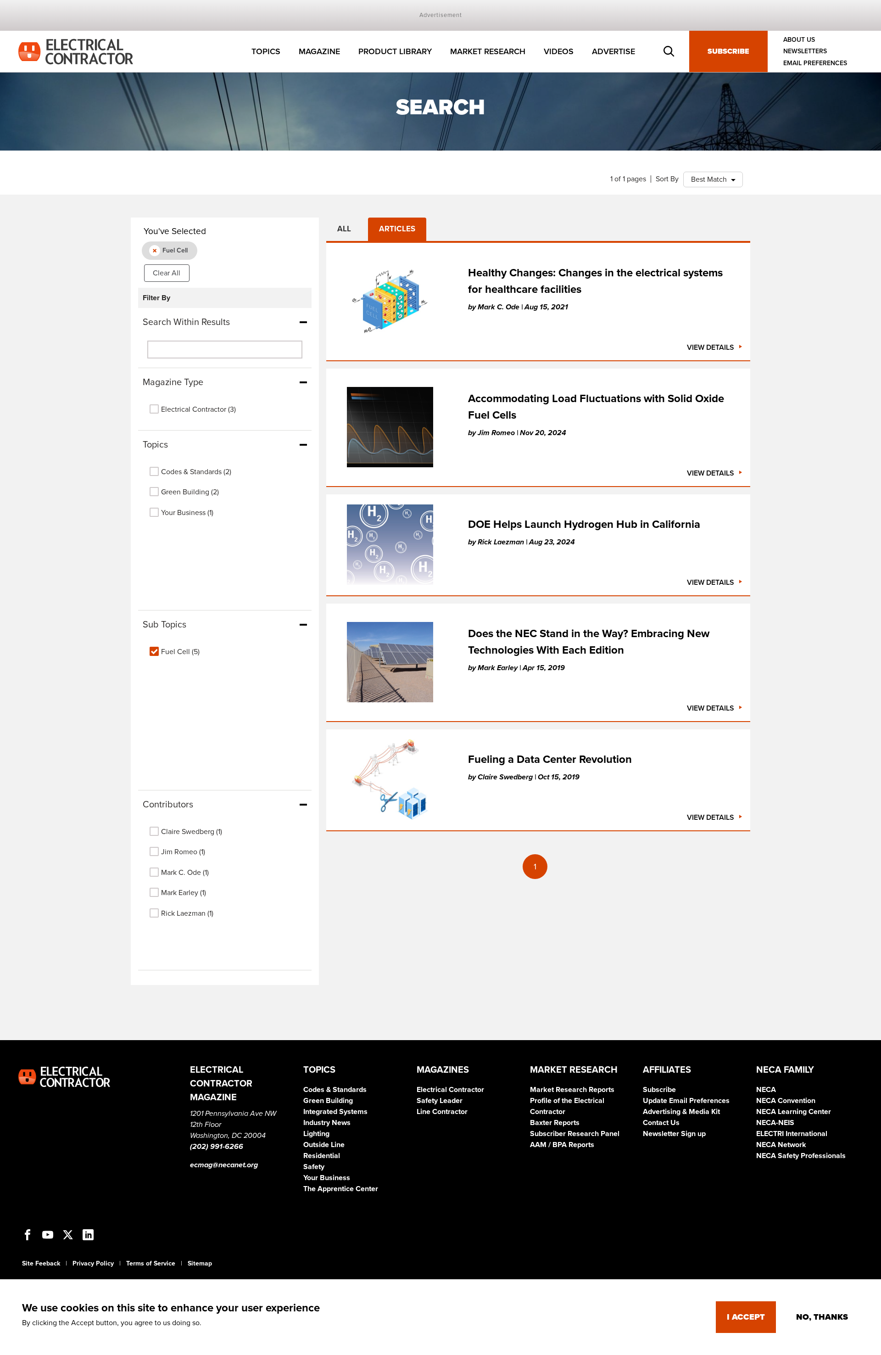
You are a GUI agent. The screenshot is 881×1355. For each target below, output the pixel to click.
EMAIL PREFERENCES (815, 63)
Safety (313, 1166)
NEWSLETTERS (805, 52)
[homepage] (75, 51)
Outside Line (324, 1144)
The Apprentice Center (340, 1188)
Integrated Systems (335, 1111)
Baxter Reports (555, 1122)
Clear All (166, 273)
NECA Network (781, 1144)
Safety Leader (440, 1100)
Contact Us (661, 1122)
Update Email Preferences (686, 1100)
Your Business (326, 1177)
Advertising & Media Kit (681, 1111)
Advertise (613, 51)
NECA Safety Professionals (801, 1155)
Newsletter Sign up (674, 1133)
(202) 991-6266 (216, 1146)
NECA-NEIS (775, 1122)
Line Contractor (442, 1111)
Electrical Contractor (450, 1089)
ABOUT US (799, 40)
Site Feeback (41, 1263)
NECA (766, 1089)
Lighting (316, 1133)
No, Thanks (822, 1317)
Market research (487, 51)
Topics (265, 51)
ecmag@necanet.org (224, 1165)
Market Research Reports (572, 1089)
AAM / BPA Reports (562, 1144)
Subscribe (728, 51)
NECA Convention (785, 1100)
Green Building (328, 1100)
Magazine (319, 51)
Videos (559, 51)
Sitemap (200, 1263)
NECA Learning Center (793, 1111)
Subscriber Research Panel (574, 1133)
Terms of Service (150, 1263)
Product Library (395, 51)
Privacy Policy (93, 1263)
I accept (746, 1317)
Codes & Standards (335, 1089)
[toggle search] (669, 51)
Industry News (327, 1122)
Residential (321, 1155)
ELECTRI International (791, 1133)
